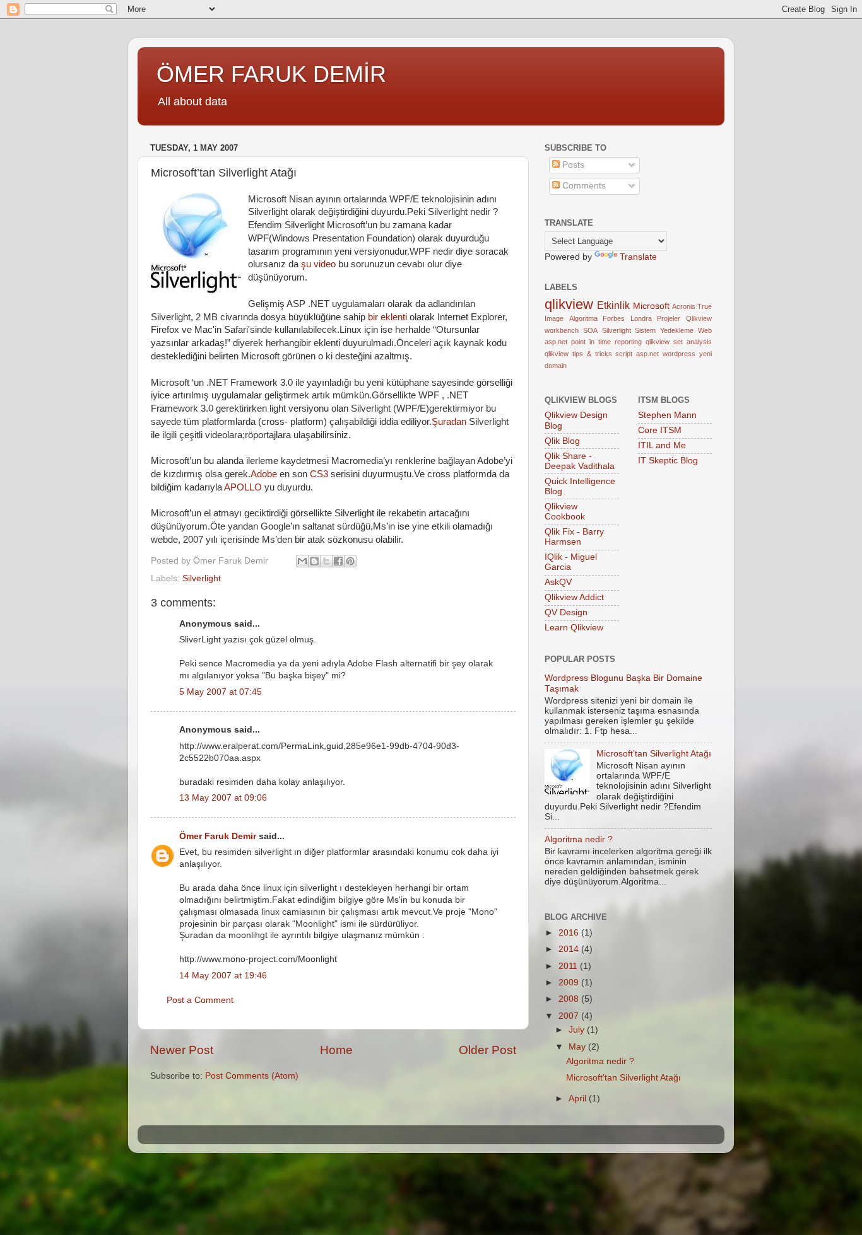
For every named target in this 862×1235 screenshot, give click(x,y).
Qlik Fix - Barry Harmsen (574, 537)
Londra (641, 318)
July (578, 1030)
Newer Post (181, 1050)
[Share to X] (326, 561)
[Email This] (302, 561)
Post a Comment (200, 1000)
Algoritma (583, 318)
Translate (638, 257)
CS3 (319, 474)
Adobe (264, 474)
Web (705, 330)
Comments (583, 185)
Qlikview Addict (574, 597)
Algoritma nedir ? (579, 839)
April (579, 1098)
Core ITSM (660, 430)
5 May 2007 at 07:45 (220, 692)
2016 (569, 932)
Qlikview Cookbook (565, 511)
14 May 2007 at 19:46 (223, 975)
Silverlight (201, 578)
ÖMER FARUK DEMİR (271, 74)
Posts (572, 165)
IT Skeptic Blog (668, 460)
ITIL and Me (662, 445)
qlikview (569, 304)
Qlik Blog (562, 441)
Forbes (614, 318)
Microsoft (651, 306)
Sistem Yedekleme (664, 330)
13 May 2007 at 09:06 (223, 798)
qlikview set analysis (679, 341)
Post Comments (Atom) (251, 1076)
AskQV (558, 582)
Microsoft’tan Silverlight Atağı (653, 753)
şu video (318, 264)
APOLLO (243, 487)
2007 (569, 1016)
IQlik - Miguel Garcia (571, 562)
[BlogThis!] (314, 561)
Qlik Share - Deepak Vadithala (580, 461)
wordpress (679, 353)
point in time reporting (606, 341)
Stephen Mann (667, 415)
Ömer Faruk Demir (217, 836)
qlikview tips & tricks (578, 353)
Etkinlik (613, 305)
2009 (569, 982)
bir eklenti (387, 317)
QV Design (566, 612)
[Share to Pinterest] (350, 561)
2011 (569, 966)
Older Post (487, 1050)
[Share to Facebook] (338, 561)
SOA (590, 330)
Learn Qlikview (574, 627)
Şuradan (449, 422)
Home (336, 1050)
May (578, 1047)
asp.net (556, 341)
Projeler (668, 318)
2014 (569, 949)
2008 (569, 999)
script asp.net (637, 353)
